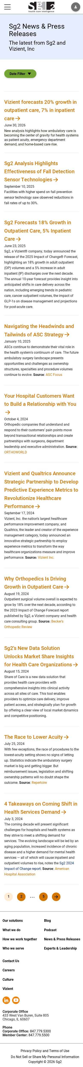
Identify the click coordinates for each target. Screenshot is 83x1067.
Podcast (50, 930)
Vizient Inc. (46, 557)
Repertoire (39, 782)
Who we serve (13, 948)
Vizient (8, 988)
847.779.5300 (40, 1031)
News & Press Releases (62, 939)
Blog (47, 920)
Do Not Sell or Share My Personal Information (45, 1056)
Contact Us (11, 961)
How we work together (20, 939)
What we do (11, 930)
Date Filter (17, 73)
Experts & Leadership (60, 948)
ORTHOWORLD (15, 452)
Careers (9, 970)
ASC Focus (54, 374)
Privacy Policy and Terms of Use (45, 1050)
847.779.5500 (39, 1035)
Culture (8, 979)
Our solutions (13, 920)
